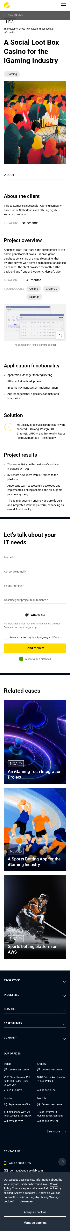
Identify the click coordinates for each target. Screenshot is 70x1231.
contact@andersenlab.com (26, 1170)
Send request (35, 648)
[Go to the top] (62, 1162)
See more (53, 1131)
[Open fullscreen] (60, 335)
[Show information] (59, 637)
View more (26, 1201)
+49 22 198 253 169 (47, 1121)
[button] (63, 5)
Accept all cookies (35, 1212)
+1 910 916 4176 (13, 1090)
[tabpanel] (35, 352)
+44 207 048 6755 (13, 1121)
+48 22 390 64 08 (46, 1090)
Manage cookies (35, 1223)
